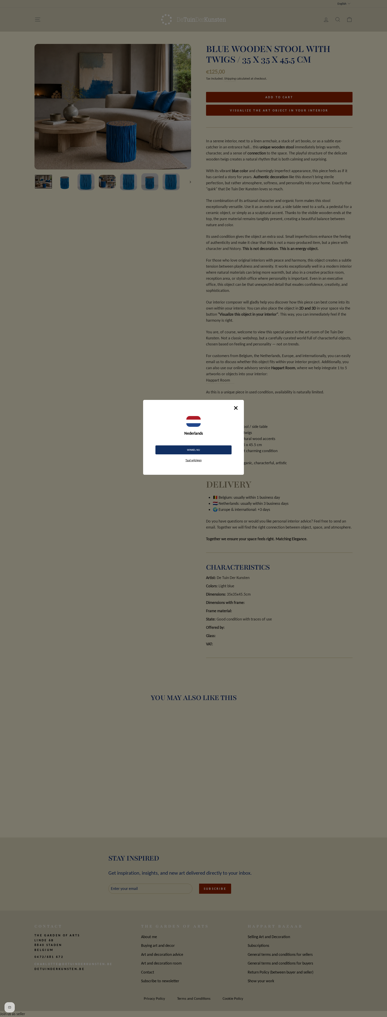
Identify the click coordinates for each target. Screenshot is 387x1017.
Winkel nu (193, 449)
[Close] (235, 408)
